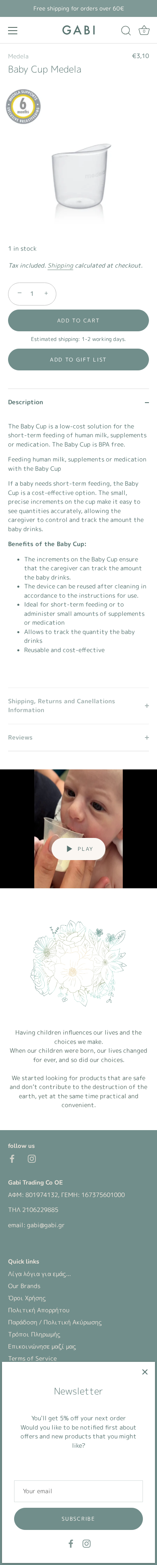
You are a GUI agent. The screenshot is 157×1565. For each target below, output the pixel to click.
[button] (78, 359)
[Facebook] (71, 1543)
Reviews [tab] (20, 737)
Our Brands (24, 1286)
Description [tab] (25, 402)
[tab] (78, 552)
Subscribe (78, 1518)
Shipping (60, 265)
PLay (84, 848)
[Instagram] (87, 1543)
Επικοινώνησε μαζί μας (42, 1346)
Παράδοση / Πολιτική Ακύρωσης (55, 1322)
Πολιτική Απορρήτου (39, 1310)
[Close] (145, 1372)
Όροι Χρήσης (27, 1298)
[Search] (126, 32)
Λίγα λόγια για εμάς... (39, 1274)
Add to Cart (78, 320)
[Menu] (13, 30)
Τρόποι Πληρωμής (34, 1334)
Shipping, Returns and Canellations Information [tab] (61, 706)
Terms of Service (32, 1358)
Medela (18, 56)
